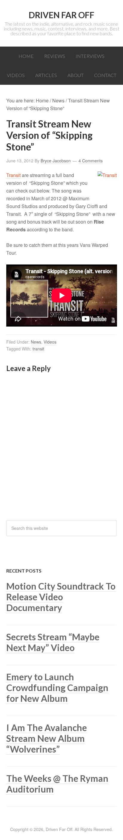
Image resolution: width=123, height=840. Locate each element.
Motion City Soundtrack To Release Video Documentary (61, 597)
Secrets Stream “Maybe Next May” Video (52, 642)
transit (38, 349)
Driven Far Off (61, 15)
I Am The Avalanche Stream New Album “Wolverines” (46, 738)
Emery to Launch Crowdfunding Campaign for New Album (57, 687)
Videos (50, 342)
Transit (13, 175)
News (36, 342)
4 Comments (91, 161)
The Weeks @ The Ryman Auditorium (57, 783)
